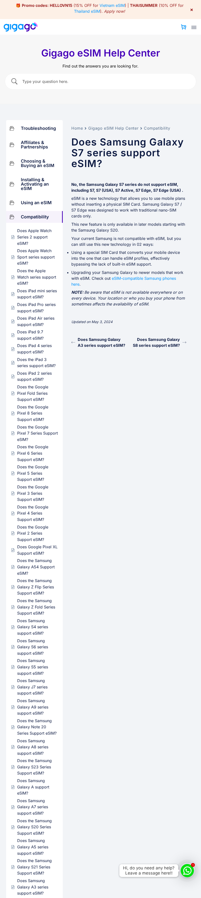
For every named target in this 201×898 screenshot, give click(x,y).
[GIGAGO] (23, 27)
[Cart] (183, 26)
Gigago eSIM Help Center (113, 128)
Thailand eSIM (87, 11)
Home (77, 128)
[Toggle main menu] (193, 27)
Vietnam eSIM (112, 5)
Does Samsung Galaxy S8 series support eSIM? (156, 342)
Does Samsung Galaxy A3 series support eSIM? (101, 342)
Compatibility (157, 128)
